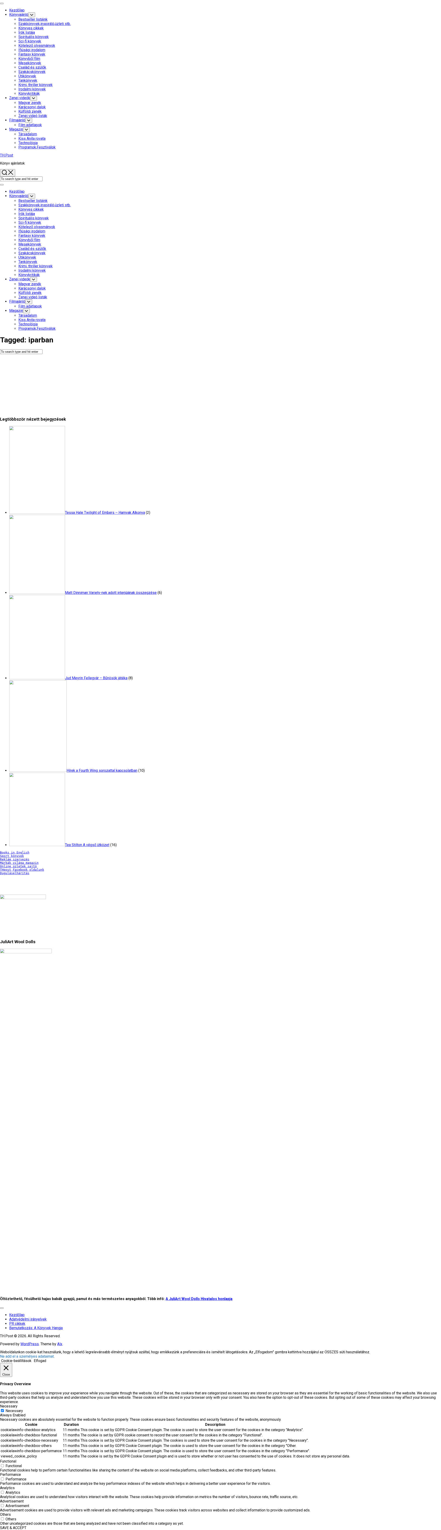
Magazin (16, 129)
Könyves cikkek (31, 28)
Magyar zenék (29, 103)
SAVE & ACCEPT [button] (13, 1528)
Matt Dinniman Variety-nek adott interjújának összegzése (111, 592)
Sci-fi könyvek (29, 41)
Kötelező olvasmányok (36, 45)
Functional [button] (8, 1461)
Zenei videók (19, 98)
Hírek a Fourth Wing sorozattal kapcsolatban (102, 770)
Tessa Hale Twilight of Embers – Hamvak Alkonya (105, 512)
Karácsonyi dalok (32, 107)
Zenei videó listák (32, 116)
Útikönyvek (27, 76)
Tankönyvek (27, 80)
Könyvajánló (18, 14)
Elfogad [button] (40, 1361)
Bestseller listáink (33, 19)
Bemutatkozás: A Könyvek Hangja (36, 1328)
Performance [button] (10, 1474)
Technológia (28, 143)
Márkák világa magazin (19, 862)
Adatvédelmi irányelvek (28, 1319)
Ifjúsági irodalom (31, 50)
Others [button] (5, 1514)
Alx (59, 1344)
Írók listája (26, 32)
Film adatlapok (30, 125)
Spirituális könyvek (33, 37)
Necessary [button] (8, 1406)
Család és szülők (32, 67)
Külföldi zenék (30, 111)
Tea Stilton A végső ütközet (87, 845)
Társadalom (27, 134)
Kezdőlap (17, 10)
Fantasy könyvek (31, 54)
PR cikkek (17, 1323)
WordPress (29, 1344)
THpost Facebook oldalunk (22, 869)
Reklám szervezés (14, 859)
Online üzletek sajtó (18, 866)
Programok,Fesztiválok (37, 147)
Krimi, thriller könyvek (35, 85)
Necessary (14, 1411)
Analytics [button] (7, 1488)
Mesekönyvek (29, 63)
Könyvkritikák (29, 93)
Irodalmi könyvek (32, 89)
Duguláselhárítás (14, 873)
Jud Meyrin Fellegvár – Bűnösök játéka (96, 678)
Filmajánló (17, 120)
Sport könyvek (12, 856)
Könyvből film (29, 58)
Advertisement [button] (12, 1501)
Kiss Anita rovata (31, 138)
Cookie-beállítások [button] (16, 1361)
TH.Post (6, 155)
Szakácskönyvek (31, 72)
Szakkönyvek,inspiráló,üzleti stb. (44, 24)
